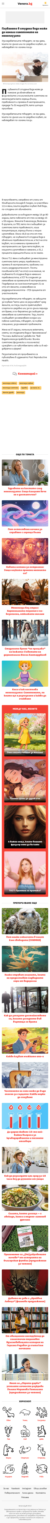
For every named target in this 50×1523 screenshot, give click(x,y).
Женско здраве (8, 392)
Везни (8, 1458)
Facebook (15, 1488)
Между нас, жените (25, 709)
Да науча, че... (35, 388)
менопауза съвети (9, 383)
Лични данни (27, 1493)
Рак (8, 1439)
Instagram (26, 1488)
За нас (6, 1488)
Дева (41, 1439)
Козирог (8, 1477)
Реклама (25, 1497)
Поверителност (12, 1493)
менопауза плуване (26, 383)
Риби (41, 1477)
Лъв (25, 1439)
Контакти (41, 1493)
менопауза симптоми (10, 388)
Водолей (24, 1477)
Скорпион (25, 1458)
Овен (8, 1420)
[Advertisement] (25, 17)
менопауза (20, 392)
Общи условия (40, 1488)
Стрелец (41, 1458)
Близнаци (42, 1420)
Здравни (24, 388)
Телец (25, 1420)
